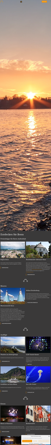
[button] (49, 436)
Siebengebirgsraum (29, 272)
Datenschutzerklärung (36, 443)
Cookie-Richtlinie (31, 443)
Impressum (41, 443)
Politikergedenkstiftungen (37, 269)
